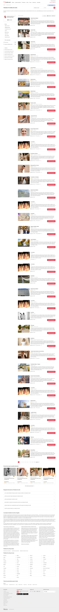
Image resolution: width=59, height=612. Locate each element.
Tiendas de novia (7, 27)
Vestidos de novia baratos (7, 550)
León (4, 566)
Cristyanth (32, 213)
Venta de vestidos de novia (8, 49)
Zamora (18, 577)
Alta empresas (5, 600)
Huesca (44, 573)
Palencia (4, 575)
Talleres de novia (7, 25)
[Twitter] (32, 591)
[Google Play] (25, 594)
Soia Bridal (32, 275)
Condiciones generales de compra (7, 593)
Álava (31, 573)
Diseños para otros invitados (9, 57)
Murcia (4, 559)
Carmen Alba (33, 29)
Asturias (31, 557)
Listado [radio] (45, 15)
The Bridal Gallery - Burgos (35, 364)
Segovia (44, 575)
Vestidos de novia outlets (15, 550)
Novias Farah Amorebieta (35, 375)
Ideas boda (34, 2)
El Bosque (32, 325)
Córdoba (31, 559)
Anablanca (32, 338)
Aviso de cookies (5, 595)
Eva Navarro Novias (34, 153)
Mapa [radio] (54, 15)
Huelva (4, 571)
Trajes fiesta (6, 33)
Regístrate (54, 2)
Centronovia (33, 41)
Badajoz (4, 564)
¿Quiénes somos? (5, 601)
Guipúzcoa (31, 562)
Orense (18, 568)
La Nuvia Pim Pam (34, 115)
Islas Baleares (18, 557)
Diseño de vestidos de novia (8, 54)
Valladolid (31, 564)
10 (34, 462)
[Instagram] (36, 591)
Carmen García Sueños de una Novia (37, 351)
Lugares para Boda (18, 2)
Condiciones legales (6, 592)
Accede (51, 2)
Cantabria (4, 568)
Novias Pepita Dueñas (34, 128)
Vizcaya (18, 566)
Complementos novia (12, 584)
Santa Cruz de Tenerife (46, 568)
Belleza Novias (7, 32)
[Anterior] (4, 476)
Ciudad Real (44, 562)
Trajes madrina (7, 35)
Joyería (6, 30)
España (46, 591)
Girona (18, 562)
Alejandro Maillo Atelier (35, 226)
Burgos (4, 573)
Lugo (44, 571)
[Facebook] (31, 591)
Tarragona (44, 559)
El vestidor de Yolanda (35, 177)
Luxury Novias (33, 67)
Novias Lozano (33, 102)
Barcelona (4, 555)
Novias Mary (33, 450)
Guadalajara (18, 573)
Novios (30, 2)
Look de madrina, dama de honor (9, 51)
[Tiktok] (39, 591)
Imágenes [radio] (49, 15)
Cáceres (44, 566)
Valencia (31, 555)
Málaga (44, 557)
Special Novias (33, 54)
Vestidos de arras (7, 37)
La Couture (33, 141)
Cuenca (4, 577)
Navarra (31, 566)
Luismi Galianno (33, 239)
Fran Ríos (32, 312)
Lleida (31, 571)
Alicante (44, 555)
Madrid (18, 555)
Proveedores (24, 2)
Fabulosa (32, 437)
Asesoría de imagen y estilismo (9, 52)
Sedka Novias (33, 79)
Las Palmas (44, 564)
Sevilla (4, 557)
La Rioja (18, 571)
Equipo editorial (5, 602)
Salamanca (31, 568)
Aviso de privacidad (5, 594)
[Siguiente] (55, 476)
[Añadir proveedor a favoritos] (28, 19)
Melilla (31, 575)
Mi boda (13, 2)
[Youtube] (38, 591)
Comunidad (38, 2)
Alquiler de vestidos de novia (9, 59)
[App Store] (19, 594)
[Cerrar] (15, 16)
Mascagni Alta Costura (35, 165)
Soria (17, 575)
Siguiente (37, 462)
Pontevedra (18, 564)
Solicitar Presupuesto (51, 25)
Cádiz (17, 559)
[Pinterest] (34, 591)
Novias (27, 2)
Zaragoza (4, 562)
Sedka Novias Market (34, 18)
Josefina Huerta (33, 412)
